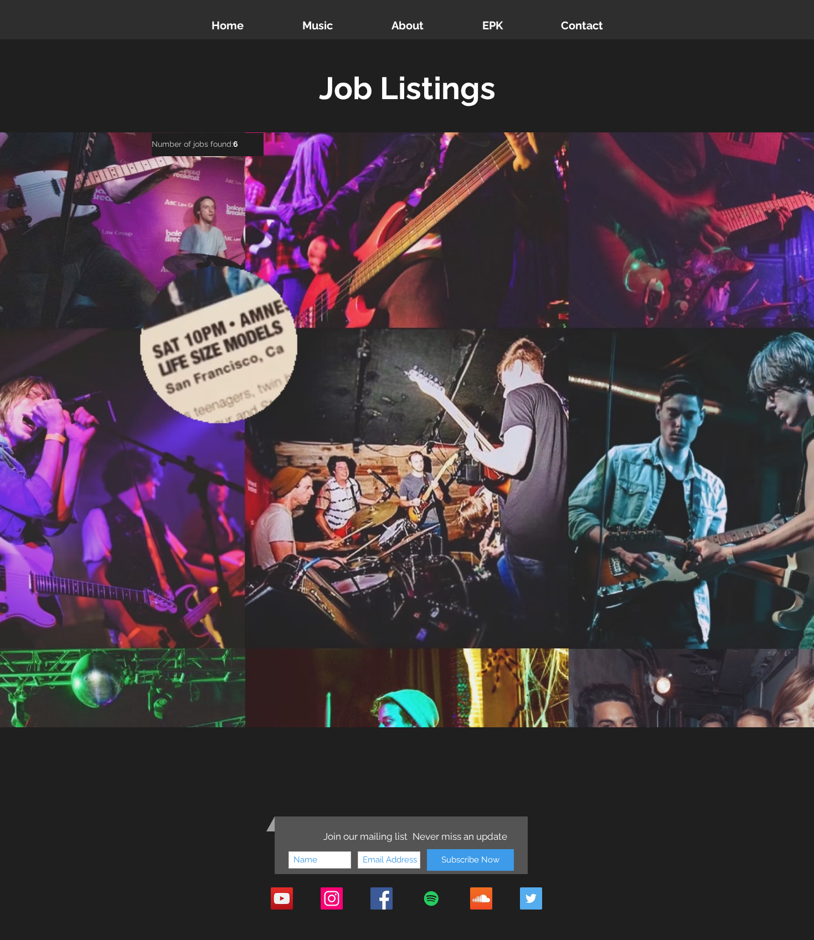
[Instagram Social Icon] (332, 898)
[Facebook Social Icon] (381, 898)
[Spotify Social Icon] (431, 898)
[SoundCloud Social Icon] (481, 898)
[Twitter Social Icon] (531, 898)
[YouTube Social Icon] (282, 898)
